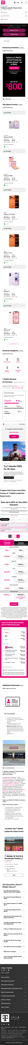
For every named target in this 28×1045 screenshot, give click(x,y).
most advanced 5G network (11, 783)
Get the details (14, 68)
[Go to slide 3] (19, 99)
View (14, 875)
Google (13, 791)
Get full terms (14, 73)
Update (14, 436)
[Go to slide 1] (5, 99)
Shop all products (14, 344)
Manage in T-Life (14, 30)
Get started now (9, 477)
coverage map (19, 388)
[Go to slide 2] (12, 99)
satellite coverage (9, 785)
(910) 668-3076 (10, 866)
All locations (7, 41)
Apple (23, 789)
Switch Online (14, 34)
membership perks (8, 779)
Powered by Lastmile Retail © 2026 (14, 1042)
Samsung (5, 791)
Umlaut (15, 386)
